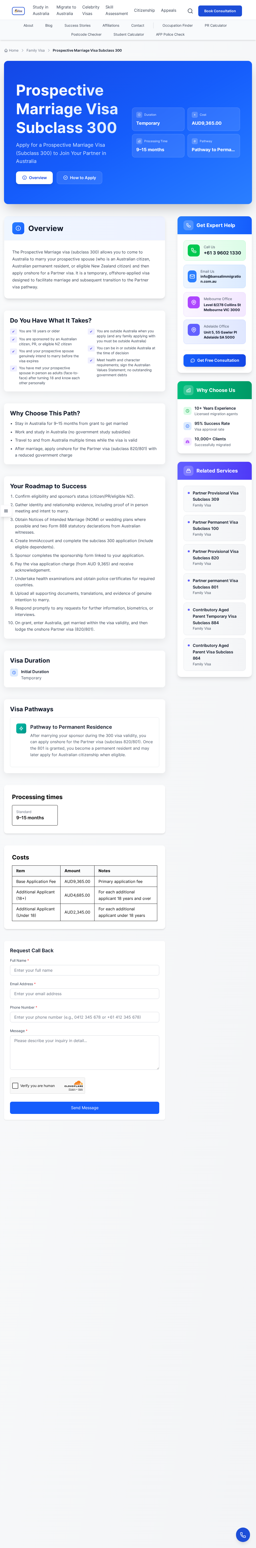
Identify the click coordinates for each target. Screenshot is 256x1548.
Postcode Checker (86, 34)
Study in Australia (41, 10)
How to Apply (83, 177)
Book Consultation (220, 11)
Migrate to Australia (66, 10)
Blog (48, 25)
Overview (38, 177)
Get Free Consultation (218, 360)
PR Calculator (216, 25)
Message (19, 1031)
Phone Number (23, 1007)
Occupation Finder (177, 25)
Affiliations (110, 25)
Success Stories (77, 25)
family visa (35, 50)
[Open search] (190, 11)
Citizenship (144, 10)
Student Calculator (129, 34)
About (28, 25)
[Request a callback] (243, 1535)
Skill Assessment (117, 10)
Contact (137, 25)
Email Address (23, 984)
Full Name (19, 960)
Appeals (168, 10)
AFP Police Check (170, 34)
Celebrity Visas (91, 10)
